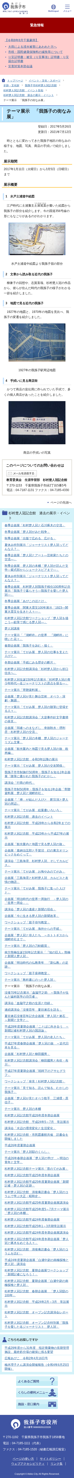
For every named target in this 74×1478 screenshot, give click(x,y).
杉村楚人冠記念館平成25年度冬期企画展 (32, 1175)
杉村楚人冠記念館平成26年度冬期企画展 (32, 1115)
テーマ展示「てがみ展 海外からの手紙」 (33, 928)
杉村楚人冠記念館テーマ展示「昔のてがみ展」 (36, 1168)
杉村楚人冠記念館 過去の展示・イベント (28, 95)
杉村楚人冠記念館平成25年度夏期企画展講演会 (37, 1202)
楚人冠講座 (12, 628)
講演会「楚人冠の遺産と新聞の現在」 (30, 909)
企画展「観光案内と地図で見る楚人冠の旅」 (35, 844)
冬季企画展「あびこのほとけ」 (26, 601)
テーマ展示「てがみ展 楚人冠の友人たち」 (35, 1037)
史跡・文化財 (11, 85)
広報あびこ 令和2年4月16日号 (26, 1358)
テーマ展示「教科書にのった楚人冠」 (30, 979)
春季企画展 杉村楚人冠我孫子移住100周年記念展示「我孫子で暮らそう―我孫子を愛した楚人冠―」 (37, 590)
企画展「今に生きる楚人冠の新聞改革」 (32, 915)
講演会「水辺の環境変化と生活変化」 (30, 1128)
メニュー (67, 11)
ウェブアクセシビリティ (28, 1463)
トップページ (15, 80)
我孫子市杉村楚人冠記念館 (41, 85)
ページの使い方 (23, 1458)
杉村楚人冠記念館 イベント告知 (23, 90)
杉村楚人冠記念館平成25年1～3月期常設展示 (35, 1226)
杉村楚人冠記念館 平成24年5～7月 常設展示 (37, 1122)
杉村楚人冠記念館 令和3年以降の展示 (31, 759)
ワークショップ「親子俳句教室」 (27, 922)
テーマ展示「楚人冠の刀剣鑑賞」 (27, 945)
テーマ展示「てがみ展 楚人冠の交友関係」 (35, 765)
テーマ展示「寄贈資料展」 (23, 690)
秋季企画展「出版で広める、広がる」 (30, 538)
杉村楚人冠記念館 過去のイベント (29, 816)
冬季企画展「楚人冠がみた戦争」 (27, 531)
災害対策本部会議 (20, 66)
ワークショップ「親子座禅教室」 (27, 973)
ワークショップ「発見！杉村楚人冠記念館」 (35, 1081)
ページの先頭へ (61, 502)
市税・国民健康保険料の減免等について (35, 52)
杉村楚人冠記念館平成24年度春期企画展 (32, 1219)
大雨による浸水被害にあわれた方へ (32, 46)
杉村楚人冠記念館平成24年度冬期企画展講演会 (37, 1232)
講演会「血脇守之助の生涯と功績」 (29, 1003)
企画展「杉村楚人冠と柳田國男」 (27, 1054)
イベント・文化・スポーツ (45, 80)
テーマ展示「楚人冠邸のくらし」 (27, 1151)
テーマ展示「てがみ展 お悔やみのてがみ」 (35, 871)
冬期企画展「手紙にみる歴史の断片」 (30, 662)
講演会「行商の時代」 (20, 782)
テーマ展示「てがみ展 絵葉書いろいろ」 (33, 810)
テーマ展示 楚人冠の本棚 (23, 1108)
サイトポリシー (50, 1458)
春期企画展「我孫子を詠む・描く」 (29, 645)
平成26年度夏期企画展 (20, 1145)
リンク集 (56, 1463)
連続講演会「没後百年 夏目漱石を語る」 (33, 1009)
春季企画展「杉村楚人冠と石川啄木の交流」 (35, 525)
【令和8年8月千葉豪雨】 (22, 40)
